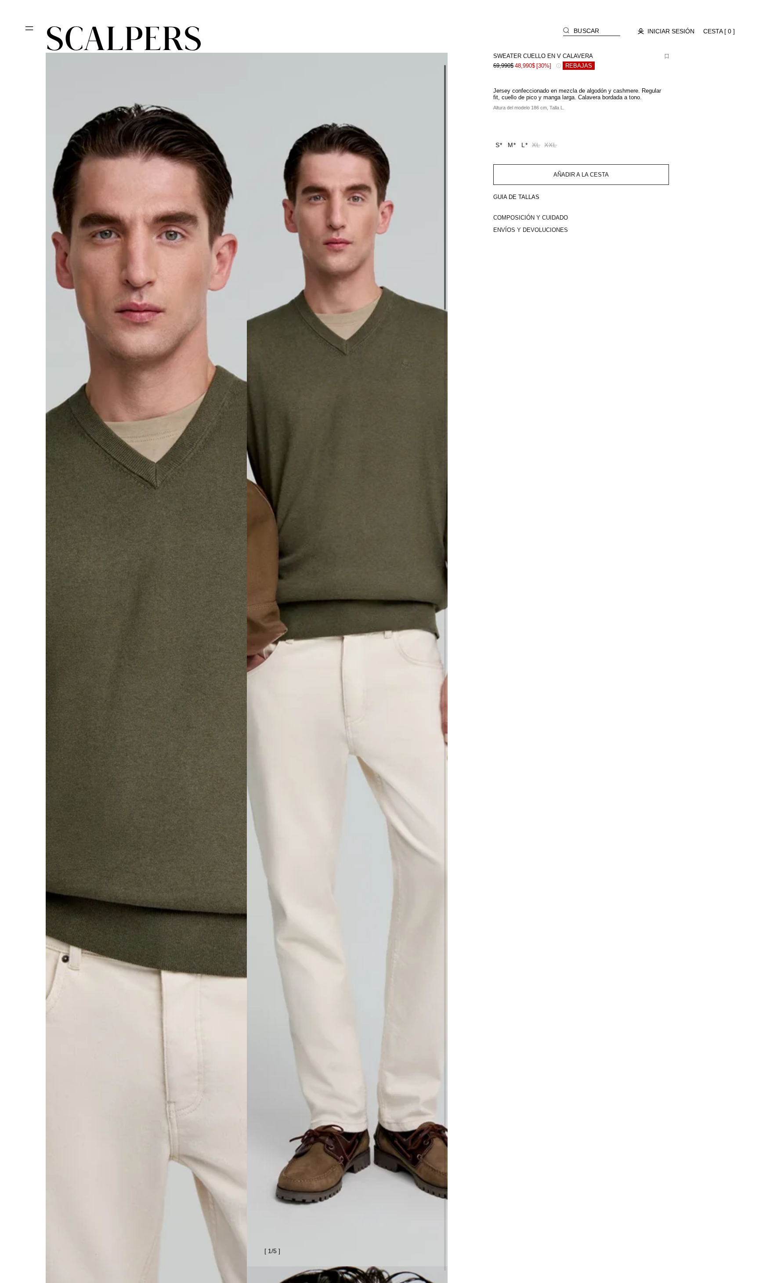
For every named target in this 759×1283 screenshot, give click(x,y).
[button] (30, 31)
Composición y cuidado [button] (530, 217)
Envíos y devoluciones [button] (530, 230)
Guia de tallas (516, 197)
